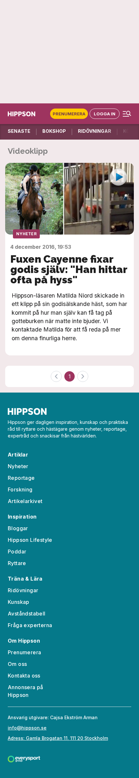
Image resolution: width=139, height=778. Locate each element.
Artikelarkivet (25, 501)
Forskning (20, 489)
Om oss (17, 664)
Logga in (104, 113)
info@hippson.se (27, 728)
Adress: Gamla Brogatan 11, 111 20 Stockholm (58, 738)
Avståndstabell (27, 613)
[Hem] (21, 113)
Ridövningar (23, 590)
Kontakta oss (24, 675)
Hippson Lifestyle (30, 540)
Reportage (21, 478)
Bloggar (18, 528)
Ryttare (17, 563)
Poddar (17, 551)
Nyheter (26, 233)
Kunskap (18, 602)
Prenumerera (69, 113)
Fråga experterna (30, 625)
